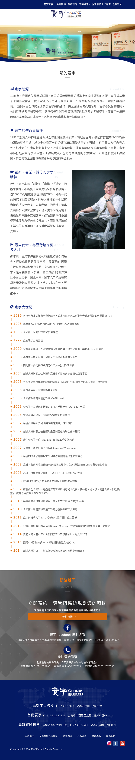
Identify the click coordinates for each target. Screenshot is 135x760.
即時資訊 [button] (83, 4)
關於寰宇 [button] (48, 4)
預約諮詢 (72, 4)
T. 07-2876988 (42, 666)
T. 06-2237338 (73, 666)
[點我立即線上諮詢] (67, 627)
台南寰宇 (34, 715)
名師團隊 (61, 4)
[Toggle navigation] (123, 14)
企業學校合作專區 (101, 4)
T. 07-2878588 (106, 666)
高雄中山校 (42, 706)
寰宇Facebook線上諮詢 (67, 635)
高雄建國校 (27, 724)
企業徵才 (117, 4)
